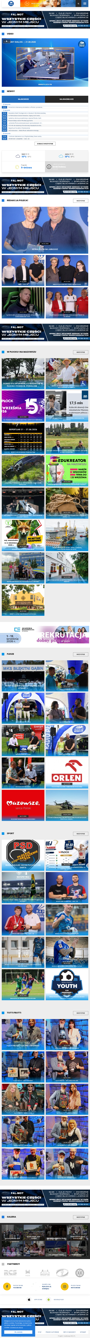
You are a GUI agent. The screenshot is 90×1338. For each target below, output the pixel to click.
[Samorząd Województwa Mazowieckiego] (79, 1273)
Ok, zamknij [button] (18, 1332)
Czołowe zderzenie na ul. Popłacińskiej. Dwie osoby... (25, 136)
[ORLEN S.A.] (45, 1273)
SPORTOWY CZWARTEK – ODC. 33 (19, 139)
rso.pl (73, 1336)
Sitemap (83, 1332)
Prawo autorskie (52, 1332)
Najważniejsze (67, 99)
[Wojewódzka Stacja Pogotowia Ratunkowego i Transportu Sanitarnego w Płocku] (10, 1273)
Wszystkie (81, 201)
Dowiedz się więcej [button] (16, 1328)
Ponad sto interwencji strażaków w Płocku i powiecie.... (26, 107)
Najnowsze (23, 99)
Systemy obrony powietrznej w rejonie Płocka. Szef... (25, 118)
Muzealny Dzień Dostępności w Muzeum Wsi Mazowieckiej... (27, 113)
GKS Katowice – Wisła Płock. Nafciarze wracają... (24, 130)
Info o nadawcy (69, 1332)
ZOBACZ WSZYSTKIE (45, 144)
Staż (39, 1332)
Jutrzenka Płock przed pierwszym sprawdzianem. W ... (26, 123)
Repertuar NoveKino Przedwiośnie (19, 128)
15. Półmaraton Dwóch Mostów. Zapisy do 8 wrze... (24, 116)
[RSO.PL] (62, 1273)
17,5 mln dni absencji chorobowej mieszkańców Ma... (25, 125)
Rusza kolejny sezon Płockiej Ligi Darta (21, 121)
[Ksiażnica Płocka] (27, 1273)
